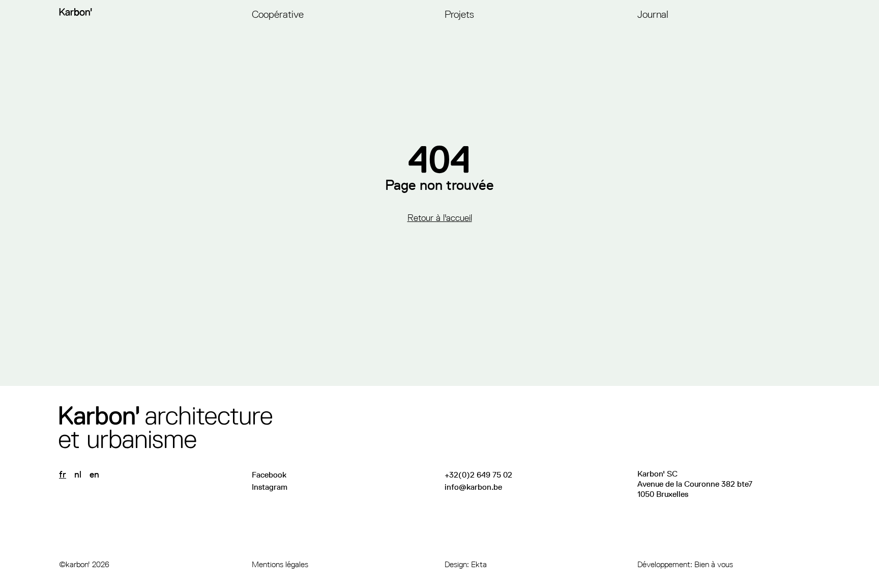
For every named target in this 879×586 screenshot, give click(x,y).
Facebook (269, 475)
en (94, 474)
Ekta (479, 564)
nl (77, 474)
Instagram (269, 487)
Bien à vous (713, 564)
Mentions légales (280, 564)
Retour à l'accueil (439, 218)
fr (62, 474)
